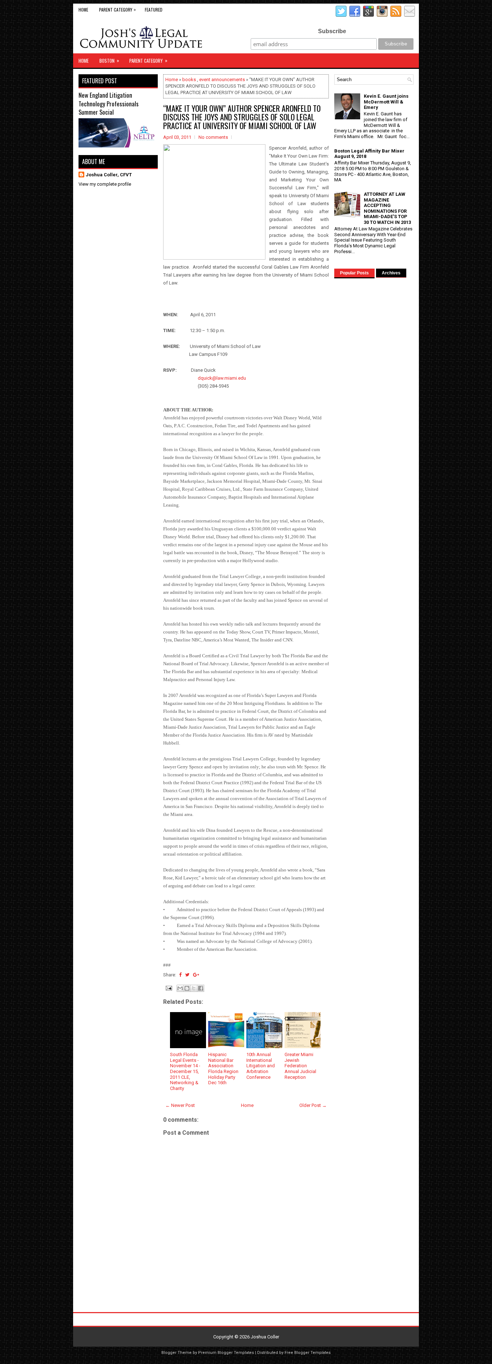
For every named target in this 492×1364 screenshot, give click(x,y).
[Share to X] (193, 988)
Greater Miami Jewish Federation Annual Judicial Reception (300, 1066)
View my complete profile (105, 184)
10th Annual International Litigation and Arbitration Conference (260, 1066)
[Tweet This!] (187, 974)
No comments (213, 137)
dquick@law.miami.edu (222, 378)
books (189, 79)
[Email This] (180, 988)
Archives (391, 272)
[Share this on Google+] (196, 974)
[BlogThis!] (187, 988)
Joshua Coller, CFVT (109, 174)
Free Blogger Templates (308, 1352)
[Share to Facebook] (200, 988)
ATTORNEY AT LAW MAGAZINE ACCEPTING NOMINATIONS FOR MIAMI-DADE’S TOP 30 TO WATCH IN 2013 (387, 208)
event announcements (222, 79)
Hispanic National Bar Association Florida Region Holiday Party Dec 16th (223, 1068)
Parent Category (117, 9)
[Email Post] (168, 987)
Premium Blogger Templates (226, 1352)
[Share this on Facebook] (180, 974)
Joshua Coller (265, 1336)
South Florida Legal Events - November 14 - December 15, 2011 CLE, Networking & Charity (185, 1071)
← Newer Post (180, 1105)
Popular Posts (354, 272)
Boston (109, 60)
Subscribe (332, 31)
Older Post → (313, 1105)
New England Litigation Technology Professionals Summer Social (109, 103)
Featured (153, 9)
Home (83, 9)
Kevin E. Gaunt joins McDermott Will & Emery (386, 101)
